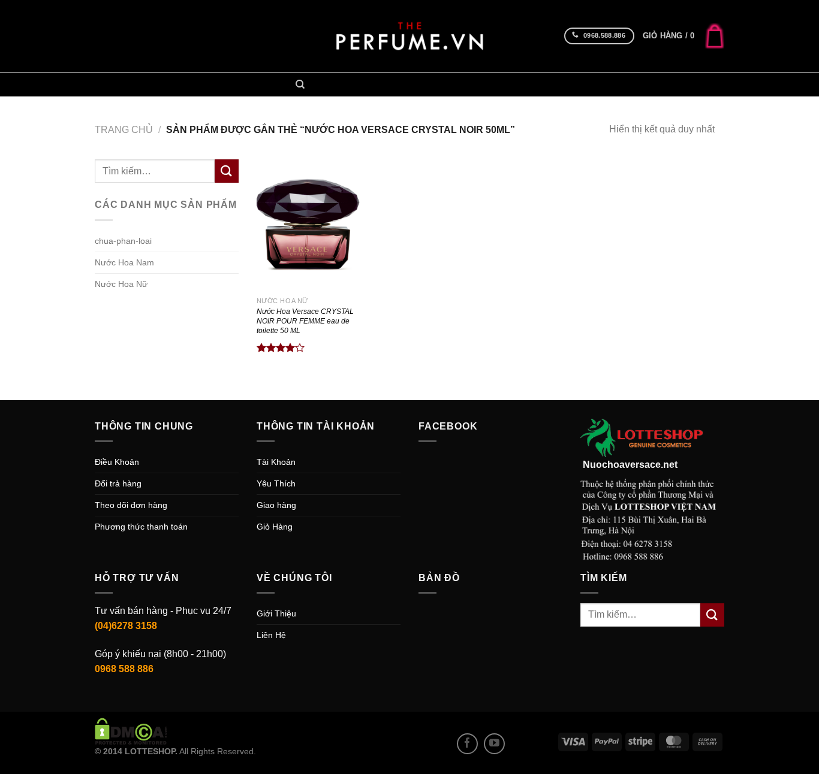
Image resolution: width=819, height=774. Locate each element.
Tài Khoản (276, 462)
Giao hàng (276, 505)
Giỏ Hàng (275, 526)
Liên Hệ (271, 635)
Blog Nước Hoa (488, 84)
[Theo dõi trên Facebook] (467, 743)
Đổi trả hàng (118, 483)
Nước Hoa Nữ (415, 84)
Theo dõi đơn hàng (131, 505)
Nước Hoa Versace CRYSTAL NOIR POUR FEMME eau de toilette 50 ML (305, 321)
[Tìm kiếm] (300, 84)
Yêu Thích (276, 483)
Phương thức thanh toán (141, 526)
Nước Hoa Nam (345, 84)
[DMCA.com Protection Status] (131, 731)
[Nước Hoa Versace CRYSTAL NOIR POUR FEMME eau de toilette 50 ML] (311, 225)
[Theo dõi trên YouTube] (494, 743)
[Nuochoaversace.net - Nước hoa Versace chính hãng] (409, 36)
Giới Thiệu (276, 613)
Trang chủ (124, 130)
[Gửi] (227, 171)
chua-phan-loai (123, 241)
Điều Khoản (117, 462)
